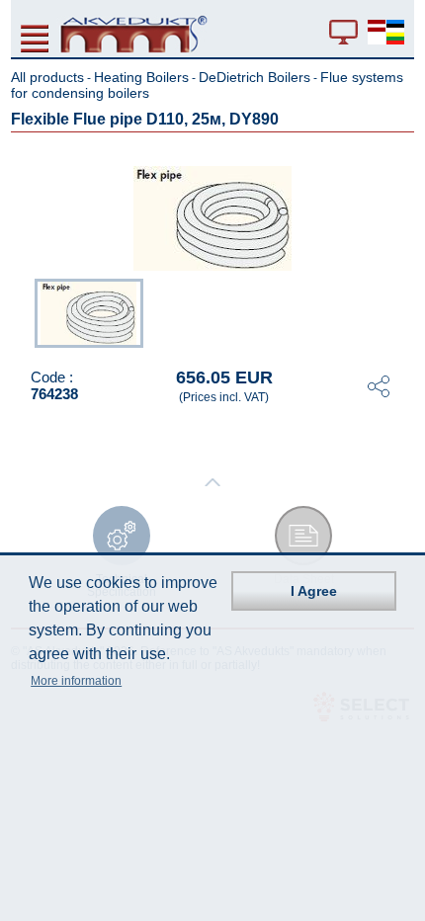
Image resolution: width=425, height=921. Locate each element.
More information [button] (76, 681)
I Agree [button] (314, 591)
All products (47, 77)
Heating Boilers (141, 77)
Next (400, 311)
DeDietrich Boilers (254, 77)
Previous (25, 311)
